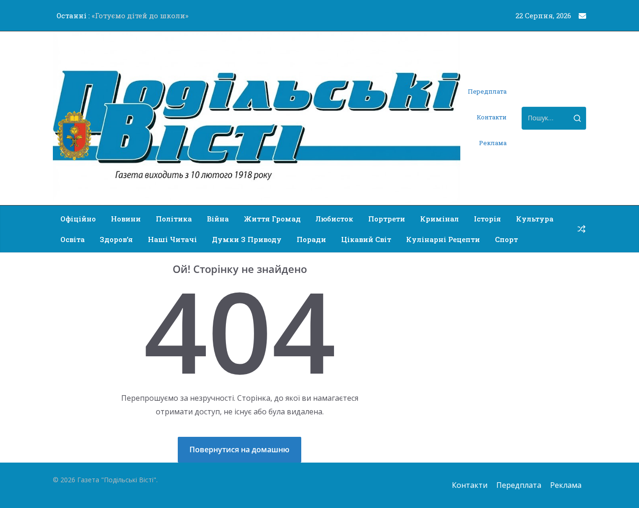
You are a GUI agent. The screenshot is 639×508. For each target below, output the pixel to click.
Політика (174, 218)
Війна (218, 218)
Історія (487, 218)
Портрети (386, 218)
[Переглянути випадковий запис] (581, 229)
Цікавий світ (366, 239)
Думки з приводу (247, 239)
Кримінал (439, 218)
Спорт (506, 239)
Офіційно (78, 218)
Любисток (334, 218)
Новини (126, 218)
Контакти (492, 117)
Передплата (487, 91)
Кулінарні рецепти (443, 239)
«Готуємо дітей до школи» (140, 15)
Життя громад (272, 218)
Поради (311, 239)
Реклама (493, 143)
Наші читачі (172, 239)
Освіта (72, 239)
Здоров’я (116, 239)
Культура (534, 218)
